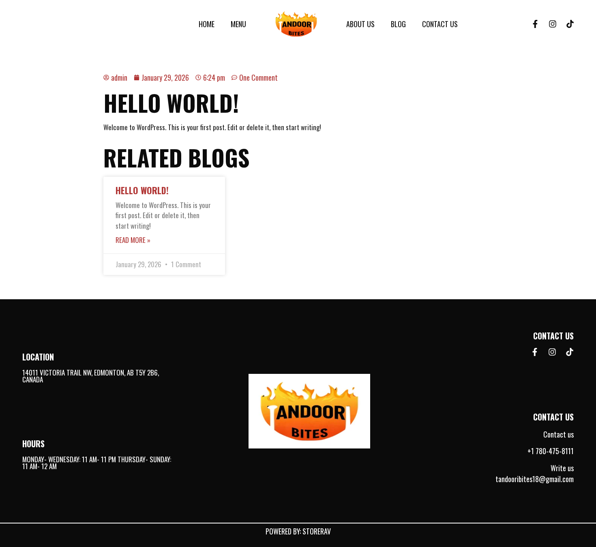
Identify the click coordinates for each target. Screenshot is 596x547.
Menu (238, 24)
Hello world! (142, 190)
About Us (360, 24)
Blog (398, 24)
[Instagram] (553, 24)
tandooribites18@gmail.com (534, 479)
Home (206, 24)
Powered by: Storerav (298, 531)
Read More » (133, 240)
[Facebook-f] (535, 24)
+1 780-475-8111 (550, 451)
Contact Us (440, 24)
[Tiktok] (570, 24)
